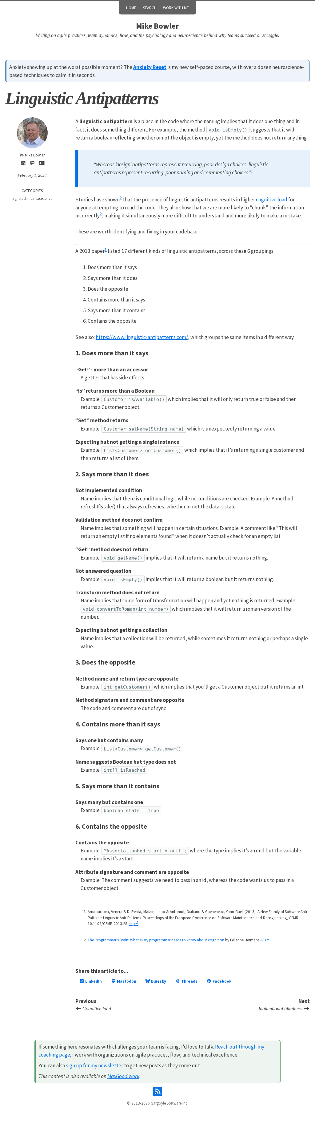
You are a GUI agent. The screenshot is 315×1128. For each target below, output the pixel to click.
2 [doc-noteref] (121, 197)
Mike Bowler (157, 26)
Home (131, 7)
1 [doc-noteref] (252, 171)
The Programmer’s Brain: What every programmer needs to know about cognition (156, 940)
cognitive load (271, 199)
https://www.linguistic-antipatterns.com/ (142, 337)
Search (150, 7)
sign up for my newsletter (94, 1065)
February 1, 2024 (32, 175)
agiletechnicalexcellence (32, 198)
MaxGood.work (123, 1076)
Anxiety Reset (149, 67)
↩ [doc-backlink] (131, 923)
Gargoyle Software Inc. (169, 1103)
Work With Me (176, 7)
